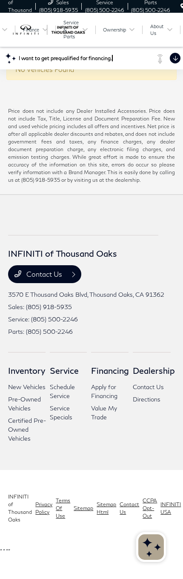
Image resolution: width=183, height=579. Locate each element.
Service (64, 370)
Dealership (154, 370)
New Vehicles (27, 386)
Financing (110, 370)
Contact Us (44, 274)
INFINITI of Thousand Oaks (20, 508)
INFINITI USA (170, 508)
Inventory (26, 370)
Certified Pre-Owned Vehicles (27, 429)
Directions (146, 399)
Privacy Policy (43, 508)
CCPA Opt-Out (150, 508)
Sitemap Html (106, 508)
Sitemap (83, 508)
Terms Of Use (63, 508)
